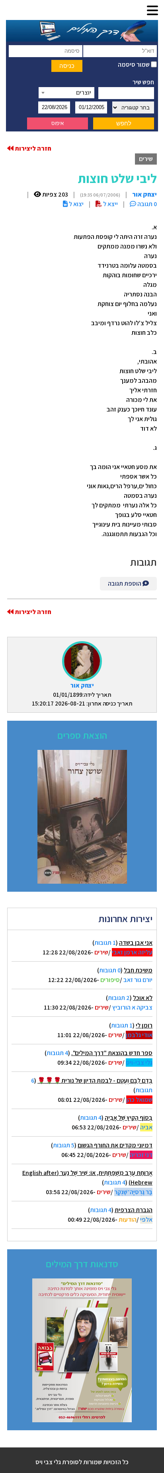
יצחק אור (82, 685)
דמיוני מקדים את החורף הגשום (115, 1145)
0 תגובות (110, 970)
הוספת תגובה (125, 583)
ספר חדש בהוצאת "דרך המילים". (111, 1053)
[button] (152, 11)
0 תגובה (146, 204)
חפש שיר (143, 82)
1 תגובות (105, 942)
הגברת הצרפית (133, 1210)
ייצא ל (110, 204)
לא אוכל (142, 998)
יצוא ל (76, 204)
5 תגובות (63, 1145)
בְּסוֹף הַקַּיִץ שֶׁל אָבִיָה (128, 1117)
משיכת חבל (138, 970)
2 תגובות (119, 998)
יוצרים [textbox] (83, 92)
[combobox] (66, 92)
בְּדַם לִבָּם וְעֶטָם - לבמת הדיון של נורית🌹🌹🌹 (94, 1080)
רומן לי (144, 1025)
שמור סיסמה (134, 64)
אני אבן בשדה (135, 942)
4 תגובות (57, 1053)
